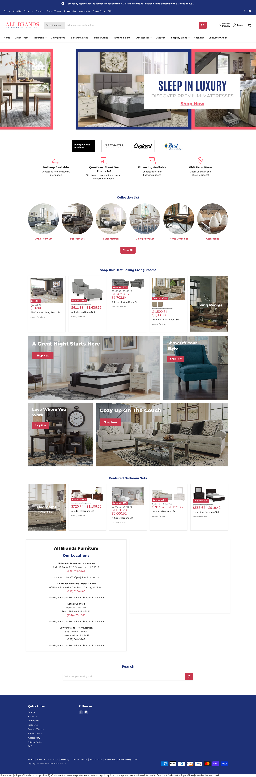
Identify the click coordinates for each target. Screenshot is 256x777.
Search (7, 11)
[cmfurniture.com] (113, 146)
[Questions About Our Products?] (104, 168)
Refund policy (70, 11)
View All (128, 250)
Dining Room (58, 37)
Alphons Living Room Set (166, 319)
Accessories (143, 37)
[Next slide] (248, 89)
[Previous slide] (8, 89)
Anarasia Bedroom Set (164, 511)
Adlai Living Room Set (83, 312)
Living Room (22, 37)
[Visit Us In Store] (200, 168)
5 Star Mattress (80, 37)
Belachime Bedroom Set (206, 512)
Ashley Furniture (38, 317)
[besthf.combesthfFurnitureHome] (172, 146)
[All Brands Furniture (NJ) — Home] (22, 25)
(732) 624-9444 (76, 571)
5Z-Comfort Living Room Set (46, 312)
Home (7, 37)
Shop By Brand (179, 37)
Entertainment (122, 37)
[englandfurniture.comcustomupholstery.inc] (143, 146)
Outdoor (160, 37)
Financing (40, 11)
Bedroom (39, 37)
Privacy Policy (99, 11)
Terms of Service (54, 11)
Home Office (101, 37)
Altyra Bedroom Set (122, 518)
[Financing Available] (152, 168)
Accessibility (84, 11)
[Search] (203, 25)
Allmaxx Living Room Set (125, 302)
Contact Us (28, 11)
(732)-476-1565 (76, 615)
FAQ (110, 11)
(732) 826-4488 (76, 591)
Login (240, 25)
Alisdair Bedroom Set (82, 511)
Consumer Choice (218, 37)
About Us (17, 11)
